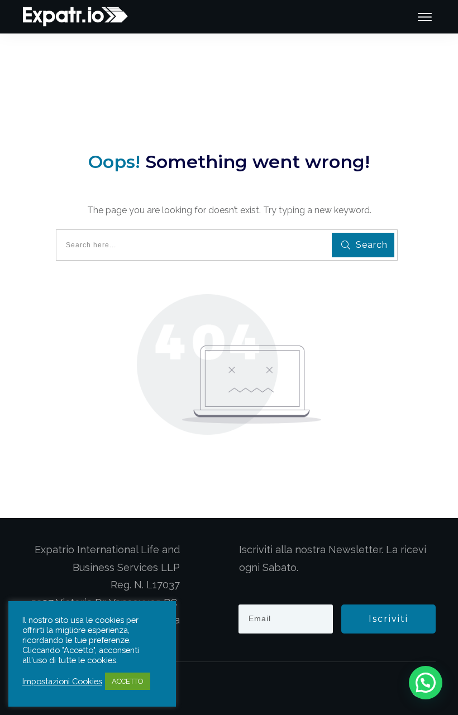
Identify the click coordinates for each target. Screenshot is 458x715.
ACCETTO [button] (128, 681)
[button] (425, 682)
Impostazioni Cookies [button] (62, 681)
